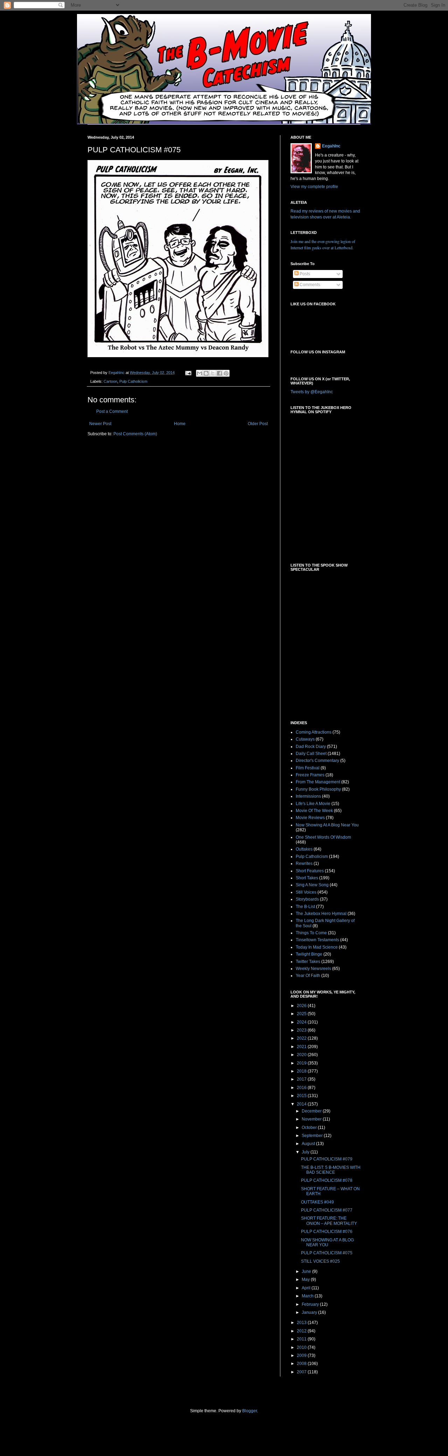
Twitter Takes (308, 961)
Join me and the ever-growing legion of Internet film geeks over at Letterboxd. (322, 244)
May (306, 1279)
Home (180, 423)
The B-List (305, 906)
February (311, 1304)
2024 (302, 1022)
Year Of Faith (308, 975)
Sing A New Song (312, 884)
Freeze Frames (310, 774)
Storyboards (307, 899)
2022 (302, 1038)
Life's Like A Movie (313, 803)
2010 (302, 1347)
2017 (302, 1079)
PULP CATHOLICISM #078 (326, 1180)
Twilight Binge (309, 954)
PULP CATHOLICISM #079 (326, 1159)
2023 (302, 1030)
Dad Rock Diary (311, 746)
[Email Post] (187, 372)
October (310, 1127)
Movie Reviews (310, 817)
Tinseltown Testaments (317, 939)
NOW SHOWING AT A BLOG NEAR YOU (327, 1242)
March (308, 1296)
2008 (302, 1363)
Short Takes (307, 877)
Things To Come (311, 932)
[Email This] (199, 373)
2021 (302, 1046)
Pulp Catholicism (133, 381)
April (307, 1287)
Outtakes (304, 849)
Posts (304, 273)
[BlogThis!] (206, 373)
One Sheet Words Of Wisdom (323, 837)
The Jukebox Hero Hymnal (321, 913)
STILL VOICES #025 (320, 1261)
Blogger (249, 1410)
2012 (302, 1331)
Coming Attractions (313, 732)
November (312, 1119)
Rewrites (304, 863)
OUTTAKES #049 (317, 1202)
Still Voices (306, 892)
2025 (302, 1013)
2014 (302, 1104)
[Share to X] (212, 373)
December (312, 1111)
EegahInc (331, 146)
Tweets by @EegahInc (311, 391)
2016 (302, 1087)
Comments (309, 284)
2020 (302, 1054)
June (307, 1271)
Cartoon (110, 381)
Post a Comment (112, 411)
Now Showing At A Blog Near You (327, 825)
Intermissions (308, 796)
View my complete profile (314, 186)
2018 (302, 1071)
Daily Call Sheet (311, 753)
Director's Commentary (317, 760)
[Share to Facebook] (219, 373)
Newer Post (100, 423)
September (313, 1135)
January (310, 1312)
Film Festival (308, 767)
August (309, 1143)
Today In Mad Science (317, 947)
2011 (302, 1339)
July (306, 1152)
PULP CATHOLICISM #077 (326, 1210)
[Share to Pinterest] (226, 373)
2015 (302, 1095)
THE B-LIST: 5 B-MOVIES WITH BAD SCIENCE (330, 1170)
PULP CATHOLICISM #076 (326, 1231)
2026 (302, 1005)
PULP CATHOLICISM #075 (326, 1252)
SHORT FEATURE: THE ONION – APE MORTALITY (329, 1221)
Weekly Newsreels (313, 968)
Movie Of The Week (314, 810)
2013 (302, 1322)
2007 (302, 1372)
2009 (302, 1355)
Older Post (258, 423)
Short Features (310, 870)
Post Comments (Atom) (135, 433)
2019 (302, 1063)
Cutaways (305, 739)
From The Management (318, 781)
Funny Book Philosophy (318, 789)
